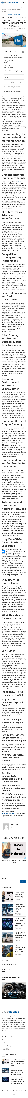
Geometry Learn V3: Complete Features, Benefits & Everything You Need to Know (20, 921)
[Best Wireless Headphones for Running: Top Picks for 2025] (14, 990)
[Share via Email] (3, 551)
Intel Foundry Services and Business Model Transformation (13, 82)
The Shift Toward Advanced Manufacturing (12, 67)
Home (3, 8)
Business (10, 8)
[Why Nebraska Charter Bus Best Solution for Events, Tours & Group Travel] (14, 850)
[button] (3, 853)
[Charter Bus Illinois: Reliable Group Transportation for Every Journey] (7, 937)
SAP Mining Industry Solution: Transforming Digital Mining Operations (19, 949)
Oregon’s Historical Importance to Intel (14, 61)
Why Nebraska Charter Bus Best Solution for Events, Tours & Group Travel (19, 894)
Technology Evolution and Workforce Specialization (12, 87)
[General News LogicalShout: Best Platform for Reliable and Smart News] (7, 910)
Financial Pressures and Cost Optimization (13, 77)
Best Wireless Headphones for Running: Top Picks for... (14, 993)
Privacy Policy (6, 1046)
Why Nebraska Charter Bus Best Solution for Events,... (14, 861)
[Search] (26, 3)
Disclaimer (5, 1043)
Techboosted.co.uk (8, 813)
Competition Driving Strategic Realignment (13, 72)
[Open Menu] (23, 2)
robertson (12, 28)
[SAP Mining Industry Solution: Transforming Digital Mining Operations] (7, 951)
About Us (5, 1039)
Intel (19, 182)
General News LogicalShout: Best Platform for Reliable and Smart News (20, 908)
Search (4, 878)
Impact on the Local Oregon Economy (12, 92)
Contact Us (5, 1049)
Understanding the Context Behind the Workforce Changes (13, 56)
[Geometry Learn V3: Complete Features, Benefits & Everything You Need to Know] (7, 924)
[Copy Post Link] (3, 548)
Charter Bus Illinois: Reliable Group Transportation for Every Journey (20, 934)
